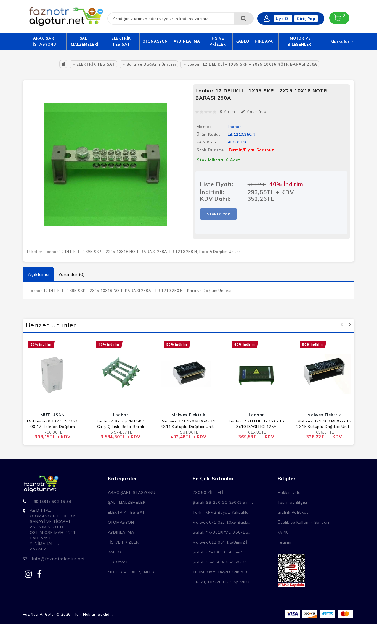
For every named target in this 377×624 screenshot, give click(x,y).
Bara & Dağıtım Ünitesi (220, 251)
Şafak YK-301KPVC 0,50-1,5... (222, 532)
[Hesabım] (266, 18)
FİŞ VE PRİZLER (217, 41)
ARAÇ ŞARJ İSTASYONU (44, 41)
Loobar (234, 126)
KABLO (242, 41)
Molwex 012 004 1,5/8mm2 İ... (222, 542)
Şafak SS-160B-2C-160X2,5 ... (222, 562)
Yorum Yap (256, 111)
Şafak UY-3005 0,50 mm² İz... (221, 552)
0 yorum (227, 111)
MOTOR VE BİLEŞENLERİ (300, 41)
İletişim (284, 542)
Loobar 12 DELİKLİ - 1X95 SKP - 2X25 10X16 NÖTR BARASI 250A (252, 64)
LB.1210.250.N (183, 251)
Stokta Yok (218, 214)
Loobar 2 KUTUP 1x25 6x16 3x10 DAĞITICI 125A (256, 424)
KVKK (283, 532)
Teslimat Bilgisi (292, 502)
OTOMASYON (155, 41)
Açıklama (38, 274)
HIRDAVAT (265, 41)
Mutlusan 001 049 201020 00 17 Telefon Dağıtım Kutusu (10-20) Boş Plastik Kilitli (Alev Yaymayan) (52, 424)
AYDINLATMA (187, 41)
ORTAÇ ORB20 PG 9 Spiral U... (223, 581)
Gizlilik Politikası (294, 512)
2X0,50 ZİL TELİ (208, 492)
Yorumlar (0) (72, 274)
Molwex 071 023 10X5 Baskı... (222, 522)
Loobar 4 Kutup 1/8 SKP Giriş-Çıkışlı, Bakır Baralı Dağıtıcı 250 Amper (121, 424)
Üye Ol (283, 18)
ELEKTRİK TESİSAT (121, 41)
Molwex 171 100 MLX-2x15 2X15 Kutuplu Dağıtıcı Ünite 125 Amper (324, 424)
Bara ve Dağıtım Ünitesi (151, 64)
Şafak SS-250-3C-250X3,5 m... (223, 502)
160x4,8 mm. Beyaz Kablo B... (221, 572)
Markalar (341, 41)
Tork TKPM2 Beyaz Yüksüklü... (222, 512)
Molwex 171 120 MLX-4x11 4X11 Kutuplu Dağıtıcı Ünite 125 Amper (188, 424)
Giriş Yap (306, 18)
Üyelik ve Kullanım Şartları (304, 522)
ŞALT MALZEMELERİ (85, 41)
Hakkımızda (289, 492)
